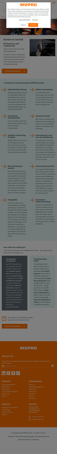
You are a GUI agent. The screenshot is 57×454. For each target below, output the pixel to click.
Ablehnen (23, 25)
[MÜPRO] (28, 4)
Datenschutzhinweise (24, 20)
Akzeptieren (33, 25)
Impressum (35, 20)
